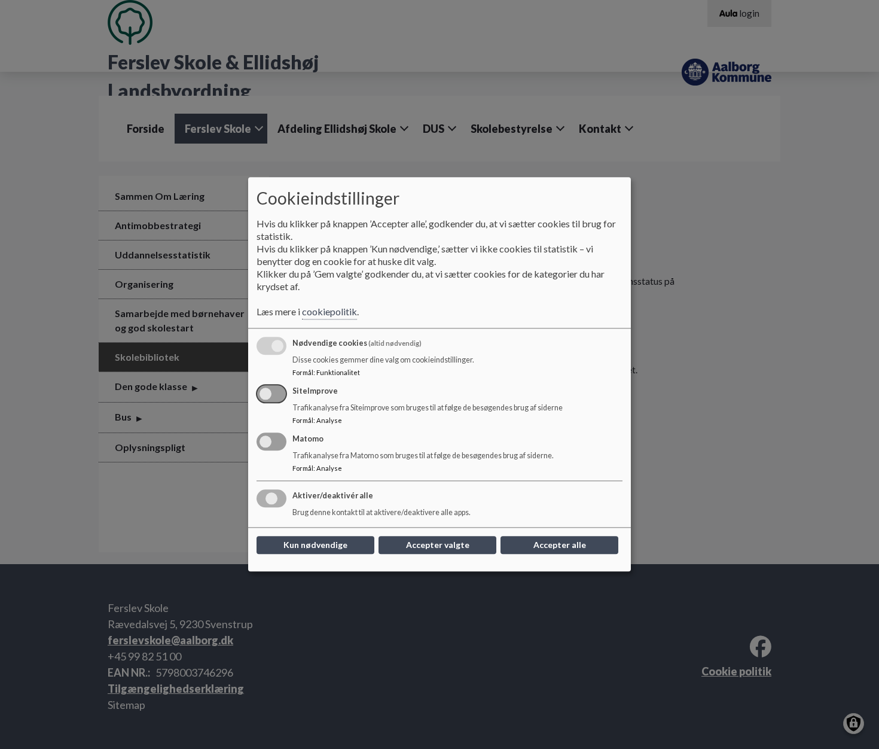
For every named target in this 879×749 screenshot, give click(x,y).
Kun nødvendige (315, 545)
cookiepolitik (329, 312)
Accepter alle (559, 545)
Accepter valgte (437, 545)
